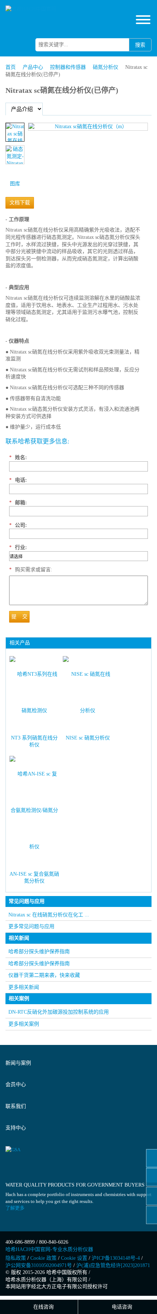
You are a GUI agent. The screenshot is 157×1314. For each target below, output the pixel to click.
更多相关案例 (23, 1024)
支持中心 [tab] (15, 1127)
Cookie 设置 (74, 1258)
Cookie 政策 (43, 1258)
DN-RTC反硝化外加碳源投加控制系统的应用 (58, 1012)
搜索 (140, 45)
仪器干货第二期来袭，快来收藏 (44, 975)
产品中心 (33, 67)
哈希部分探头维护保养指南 (39, 951)
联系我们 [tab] (15, 1106)
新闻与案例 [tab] (18, 1063)
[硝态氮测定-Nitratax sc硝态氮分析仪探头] (14, 154)
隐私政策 (15, 1258)
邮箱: (18, 502)
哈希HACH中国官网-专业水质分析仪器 (49, 1249)
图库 (15, 183)
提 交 (19, 616)
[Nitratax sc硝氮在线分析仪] (14, 132)
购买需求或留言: (30, 569)
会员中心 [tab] (15, 1084)
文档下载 (19, 202)
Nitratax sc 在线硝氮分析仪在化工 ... (48, 915)
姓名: (18, 457)
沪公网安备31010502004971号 (38, 1265)
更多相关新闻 (23, 987)
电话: (18, 480)
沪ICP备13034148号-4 (116, 1258)
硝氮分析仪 (105, 67)
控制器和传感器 (68, 67)
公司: (18, 525)
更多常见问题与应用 (31, 926)
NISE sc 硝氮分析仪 (88, 738)
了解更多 (14, 1208)
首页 (10, 67)
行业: (18, 547)
